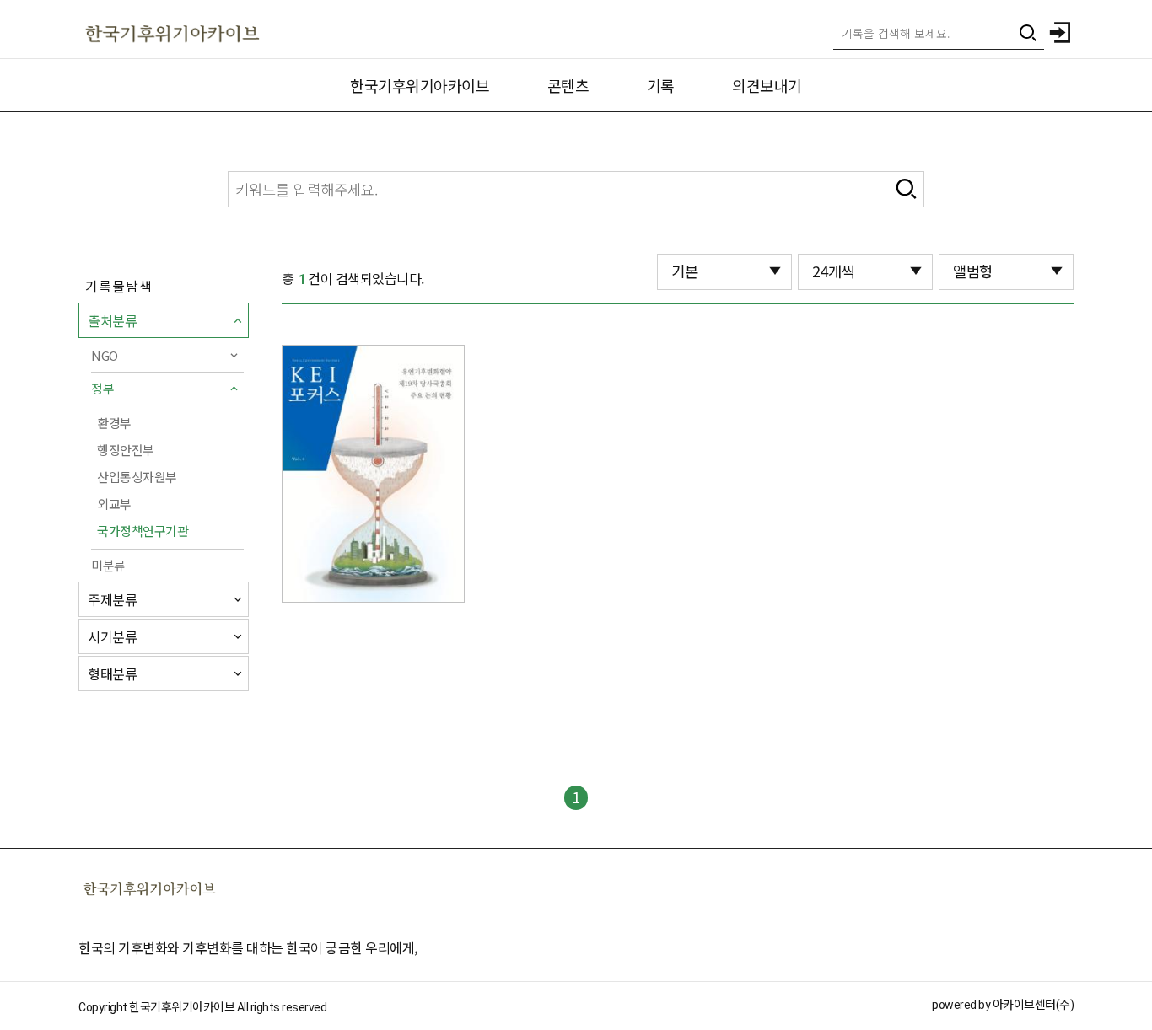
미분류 (108, 565)
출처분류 (112, 320)
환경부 (114, 423)
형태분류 (112, 673)
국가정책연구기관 (142, 530)
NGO (104, 355)
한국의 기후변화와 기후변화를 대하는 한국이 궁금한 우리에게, (247, 947)
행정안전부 (125, 450)
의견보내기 (767, 85)
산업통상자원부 (137, 476)
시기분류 (112, 636)
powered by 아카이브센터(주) (1003, 1004)
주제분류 (112, 599)
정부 (102, 388)
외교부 (114, 503)
